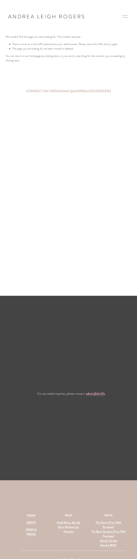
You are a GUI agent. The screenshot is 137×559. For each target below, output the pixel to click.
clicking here (52, 56)
